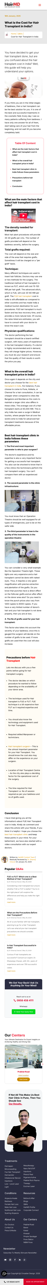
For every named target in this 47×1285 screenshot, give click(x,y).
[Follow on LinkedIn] (20, 1260)
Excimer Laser (29, 1186)
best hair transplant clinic (16, 834)
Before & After (29, 1198)
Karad (26, 1230)
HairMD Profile (29, 1207)
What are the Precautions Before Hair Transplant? (22, 914)
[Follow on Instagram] (10, 1260)
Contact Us (9, 1227)
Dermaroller (9, 1175)
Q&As (26, 1204)
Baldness (8, 1201)
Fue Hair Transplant (12, 1172)
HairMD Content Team (26, 857)
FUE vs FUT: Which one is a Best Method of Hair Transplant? (22, 878)
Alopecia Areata (11, 1198)
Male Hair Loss (11, 1207)
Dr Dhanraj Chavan (15, 882)
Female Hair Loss (11, 1204)
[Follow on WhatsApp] (24, 1260)
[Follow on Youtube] (5, 1260)
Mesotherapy (29, 1165)
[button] (4, 1064)
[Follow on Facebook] (15, 1260)
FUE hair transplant (23, 296)
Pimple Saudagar (30, 1236)
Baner (26, 1227)
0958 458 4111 (25, 1000)
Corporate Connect (31, 1210)
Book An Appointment (35, 1282)
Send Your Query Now (24, 1012)
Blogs (26, 1201)
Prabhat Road (29, 1224)
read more (11, 902)
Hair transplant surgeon (19, 746)
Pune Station (28, 1239)
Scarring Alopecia (12, 1213)
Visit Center (23, 1079)
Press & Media (10, 1230)
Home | (14, 34)
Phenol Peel (28, 1174)
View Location (23, 1075)
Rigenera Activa (30, 1177)
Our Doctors (9, 1224)
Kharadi (27, 1233)
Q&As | (21, 34)
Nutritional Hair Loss (13, 1210)
